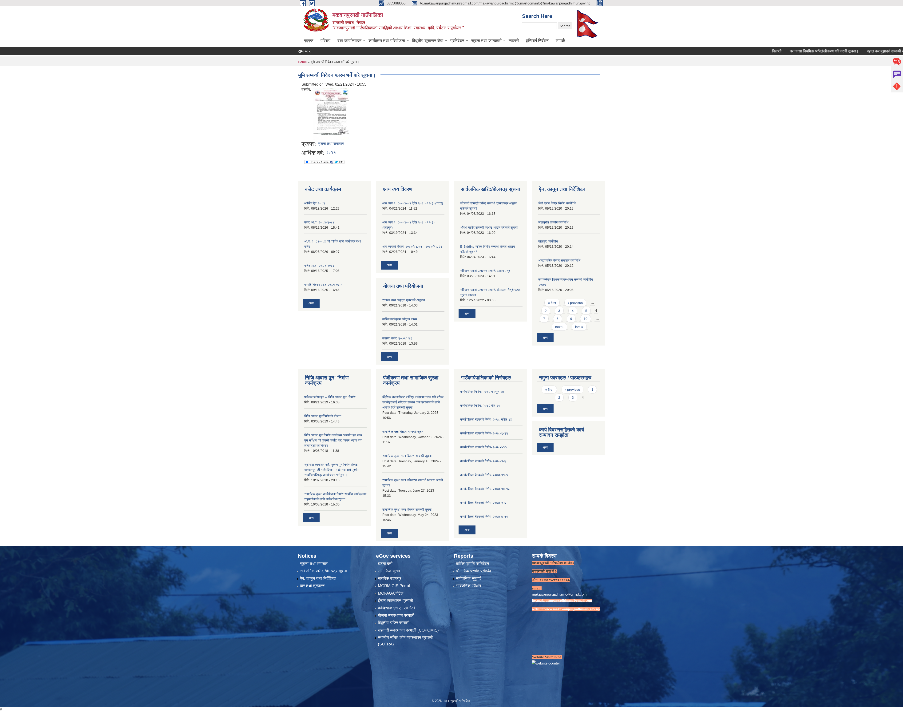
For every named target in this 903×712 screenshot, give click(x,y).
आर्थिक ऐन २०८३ (314, 203)
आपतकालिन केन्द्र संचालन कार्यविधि (559, 260)
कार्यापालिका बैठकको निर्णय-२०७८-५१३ (483, 447)
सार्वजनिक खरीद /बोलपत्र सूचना (323, 571)
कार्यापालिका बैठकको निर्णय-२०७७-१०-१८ (485, 489)
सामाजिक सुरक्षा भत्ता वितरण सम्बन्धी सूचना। (408, 509)
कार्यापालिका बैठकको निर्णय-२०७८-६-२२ (484, 433)
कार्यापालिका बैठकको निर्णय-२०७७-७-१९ (484, 516)
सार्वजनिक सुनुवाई (468, 578)
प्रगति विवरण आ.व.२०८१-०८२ (323, 284)
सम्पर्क (560, 40)
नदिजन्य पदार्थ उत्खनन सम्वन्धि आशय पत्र (485, 271)
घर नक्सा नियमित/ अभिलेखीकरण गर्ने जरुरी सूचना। (785, 51)
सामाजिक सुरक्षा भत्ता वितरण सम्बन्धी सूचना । (408, 456)
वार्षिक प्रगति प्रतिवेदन (472, 563)
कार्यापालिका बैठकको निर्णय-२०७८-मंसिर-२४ (486, 419)
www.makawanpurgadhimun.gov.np (572, 609)
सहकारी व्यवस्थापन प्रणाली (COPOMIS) (408, 630)
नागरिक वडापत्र (389, 578)
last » (579, 327)
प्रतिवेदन (457, 40)
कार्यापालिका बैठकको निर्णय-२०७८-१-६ (483, 461)
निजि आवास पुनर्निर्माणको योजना (322, 416)
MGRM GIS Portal (394, 586)
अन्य (311, 303)
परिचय (325, 40)
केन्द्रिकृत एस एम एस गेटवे (397, 608)
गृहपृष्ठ (308, 40)
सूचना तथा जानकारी (486, 40)
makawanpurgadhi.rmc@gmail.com (559, 594)
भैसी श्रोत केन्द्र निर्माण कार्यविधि (557, 203)
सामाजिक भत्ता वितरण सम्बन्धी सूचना (403, 432)
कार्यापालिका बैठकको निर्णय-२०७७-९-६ (483, 503)
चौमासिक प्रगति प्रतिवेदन (475, 571)
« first (552, 303)
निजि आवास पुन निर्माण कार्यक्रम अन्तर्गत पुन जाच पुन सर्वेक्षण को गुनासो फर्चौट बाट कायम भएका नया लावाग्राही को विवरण (333, 440)
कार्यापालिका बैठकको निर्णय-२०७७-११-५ (484, 475)
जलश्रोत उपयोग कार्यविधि (553, 222)
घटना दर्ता (385, 563)
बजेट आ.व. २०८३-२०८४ (319, 222)
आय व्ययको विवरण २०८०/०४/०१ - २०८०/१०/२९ (412, 246)
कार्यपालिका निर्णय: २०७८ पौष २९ (480, 405)
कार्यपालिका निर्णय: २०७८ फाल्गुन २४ (482, 392)
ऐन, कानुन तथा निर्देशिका (318, 578)
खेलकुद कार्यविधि (548, 241)
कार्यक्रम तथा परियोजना (386, 40)
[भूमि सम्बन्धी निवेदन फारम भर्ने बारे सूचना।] (331, 114)
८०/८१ (331, 153)
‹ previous (575, 303)
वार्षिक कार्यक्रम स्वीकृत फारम (399, 319)
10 (585, 319)
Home (302, 62)
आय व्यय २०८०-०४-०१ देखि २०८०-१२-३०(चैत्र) (412, 203)
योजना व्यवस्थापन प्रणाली (396, 615)
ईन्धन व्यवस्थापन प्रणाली (395, 600)
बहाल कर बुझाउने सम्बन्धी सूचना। (850, 51)
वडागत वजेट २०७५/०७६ (397, 338)
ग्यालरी (514, 40)
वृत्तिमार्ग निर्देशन (537, 40)
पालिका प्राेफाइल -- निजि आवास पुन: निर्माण (330, 397)
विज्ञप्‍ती (737, 51)
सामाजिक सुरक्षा (389, 571)
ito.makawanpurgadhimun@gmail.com (562, 600)
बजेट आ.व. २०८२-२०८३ (319, 265)
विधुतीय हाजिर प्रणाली (393, 623)
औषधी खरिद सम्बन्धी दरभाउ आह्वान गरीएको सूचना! (489, 227)
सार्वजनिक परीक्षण (468, 586)
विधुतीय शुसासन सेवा (427, 40)
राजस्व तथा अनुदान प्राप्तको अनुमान (403, 300)
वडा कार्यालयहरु (349, 40)
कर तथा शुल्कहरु (312, 586)
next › (559, 327)
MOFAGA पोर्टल (390, 593)
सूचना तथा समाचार (331, 144)
